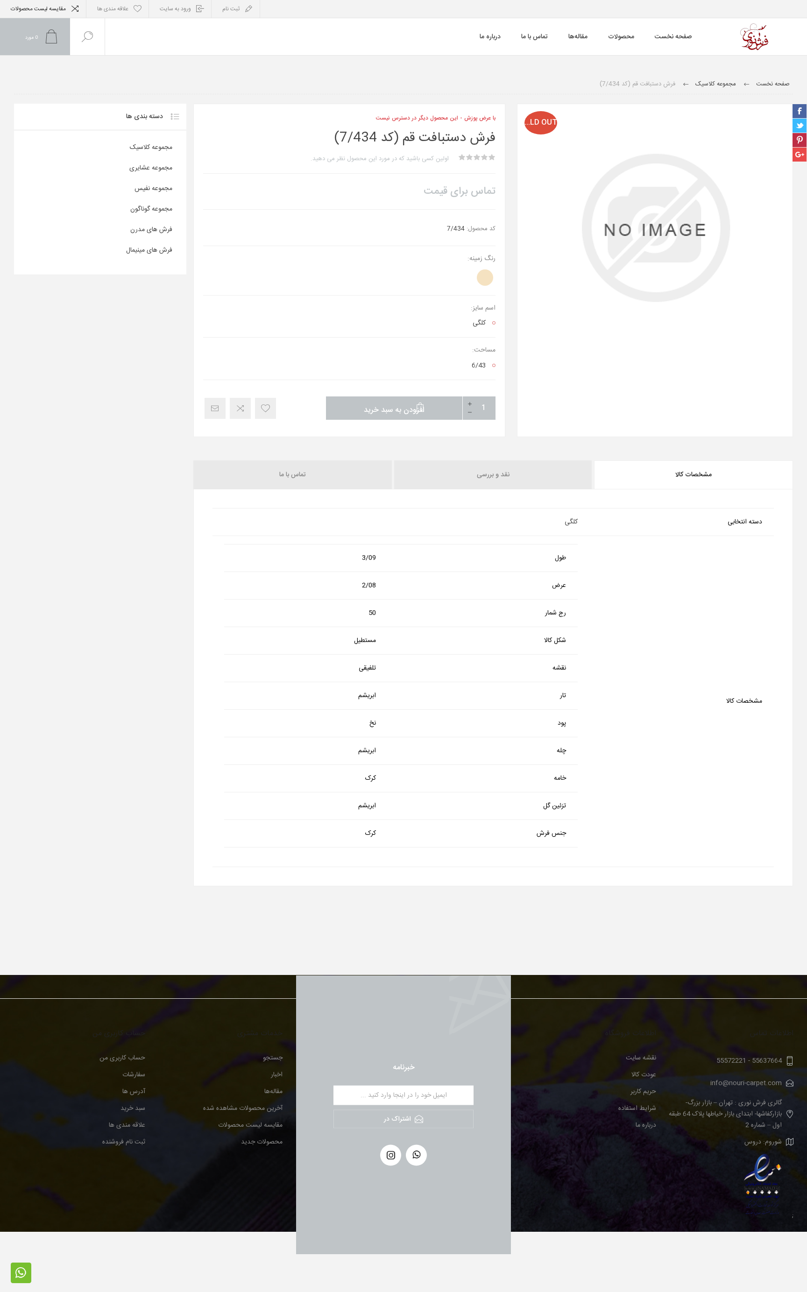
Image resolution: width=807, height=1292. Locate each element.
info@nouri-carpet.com (746, 1083)
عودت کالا (643, 1074)
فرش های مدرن (151, 229)
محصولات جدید (262, 1142)
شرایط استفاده (637, 1108)
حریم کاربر (643, 1091)
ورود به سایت (175, 9)
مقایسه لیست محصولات (38, 9)
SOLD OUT (540, 122)
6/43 (479, 365)
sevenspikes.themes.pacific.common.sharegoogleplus (800, 155)
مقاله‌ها (273, 1091)
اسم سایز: (483, 308)
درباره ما (646, 1125)
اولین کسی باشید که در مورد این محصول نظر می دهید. (380, 159)
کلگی (479, 323)
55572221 (731, 1060)
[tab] (693, 474)
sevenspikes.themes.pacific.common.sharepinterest (800, 140)
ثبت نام (231, 9)
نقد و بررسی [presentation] (493, 474)
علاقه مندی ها (127, 1125)
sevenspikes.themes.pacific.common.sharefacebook (800, 111)
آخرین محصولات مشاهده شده (243, 1108)
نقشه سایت (641, 1058)
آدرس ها (133, 1091)
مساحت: (484, 350)
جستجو (273, 1058)
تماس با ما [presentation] (292, 474)
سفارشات (133, 1074)
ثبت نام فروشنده (123, 1142)
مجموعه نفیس (153, 188)
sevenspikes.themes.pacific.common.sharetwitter (800, 126)
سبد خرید (132, 1108)
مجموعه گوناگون (151, 209)
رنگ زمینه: (481, 258)
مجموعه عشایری (150, 168)
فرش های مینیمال (149, 250)
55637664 (767, 1060)
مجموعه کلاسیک (151, 147)
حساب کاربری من (122, 1058)
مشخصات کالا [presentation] (693, 474)
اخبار (277, 1074)
